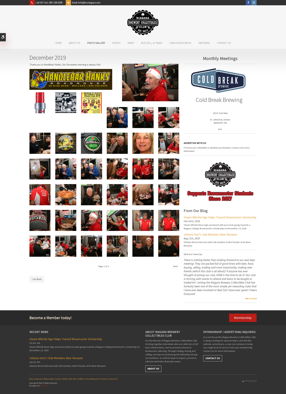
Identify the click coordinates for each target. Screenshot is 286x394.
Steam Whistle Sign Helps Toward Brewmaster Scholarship (220, 217)
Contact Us (224, 42)
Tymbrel (43, 386)
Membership (243, 318)
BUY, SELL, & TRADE (151, 42)
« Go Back (37, 279)
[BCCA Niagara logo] (143, 22)
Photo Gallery (96, 42)
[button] (39, 102)
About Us (74, 42)
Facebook (248, 2)
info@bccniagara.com (89, 2)
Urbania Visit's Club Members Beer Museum (210, 234)
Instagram (254, 2)
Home (58, 42)
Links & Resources (180, 42)
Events (116, 42)
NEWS (131, 42)
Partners (204, 42)
